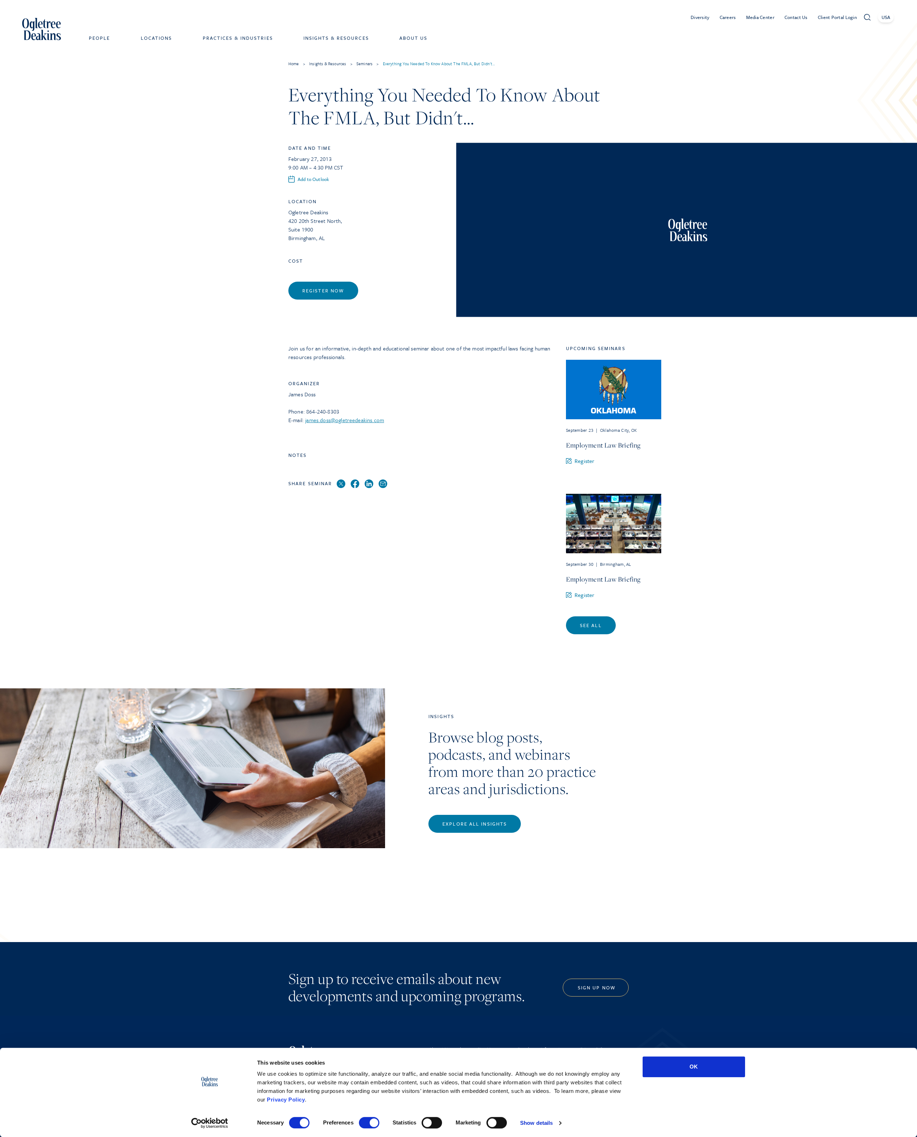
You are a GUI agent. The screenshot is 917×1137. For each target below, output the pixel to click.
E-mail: (296, 420)
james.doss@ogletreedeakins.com (344, 420)
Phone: (297, 411)
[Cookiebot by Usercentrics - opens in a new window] (209, 1123)
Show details (536, 1123)
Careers (728, 17)
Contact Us (796, 17)
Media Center (760, 17)
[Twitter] (341, 484)
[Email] (383, 484)
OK (694, 1067)
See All (591, 625)
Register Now (323, 290)
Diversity (700, 17)
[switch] (369, 1122)
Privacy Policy (286, 1100)
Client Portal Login (837, 17)
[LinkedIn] (369, 484)
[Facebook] (355, 484)
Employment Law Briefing (603, 445)
